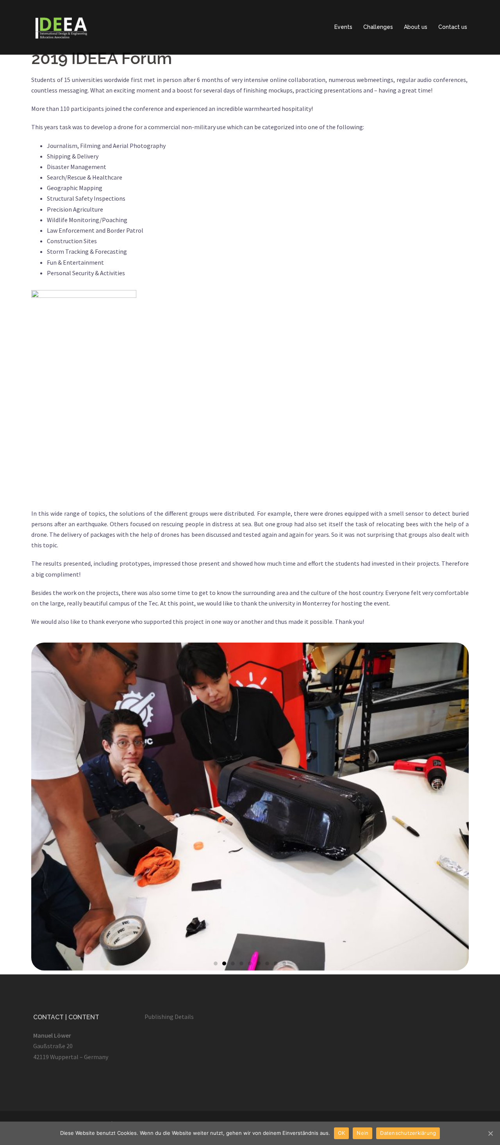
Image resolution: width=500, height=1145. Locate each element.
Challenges (378, 27)
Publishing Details (169, 1016)
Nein (362, 1133)
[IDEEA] (62, 26)
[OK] (490, 1133)
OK (341, 1133)
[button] (216, 963)
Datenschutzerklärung (408, 1133)
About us (415, 27)
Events (343, 27)
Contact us (452, 27)
